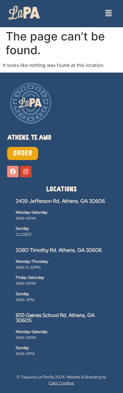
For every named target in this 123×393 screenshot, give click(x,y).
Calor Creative (61, 383)
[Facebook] (13, 171)
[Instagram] (25, 171)
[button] (108, 13)
